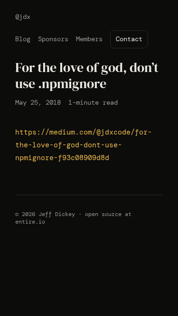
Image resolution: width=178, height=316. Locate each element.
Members (89, 39)
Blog (22, 39)
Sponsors (53, 39)
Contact (129, 39)
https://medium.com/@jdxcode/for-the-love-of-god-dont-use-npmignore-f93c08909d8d (83, 145)
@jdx (22, 16)
